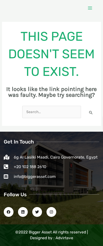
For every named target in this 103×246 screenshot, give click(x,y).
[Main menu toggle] (90, 8)
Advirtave (64, 238)
